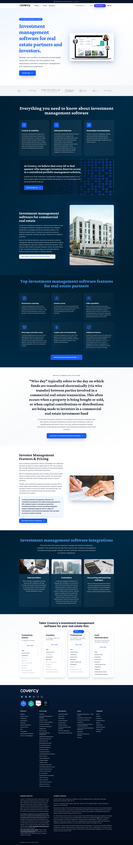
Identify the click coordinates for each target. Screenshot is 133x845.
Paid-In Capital (43, 756)
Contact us (99, 718)
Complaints (80, 722)
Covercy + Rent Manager (26, 735)
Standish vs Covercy (44, 786)
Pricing (45, 5)
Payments (23, 722)
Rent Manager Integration (26, 733)
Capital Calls (42, 728)
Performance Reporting (45, 726)
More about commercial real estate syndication (36, 256)
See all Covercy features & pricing (65, 357)
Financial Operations (25, 725)
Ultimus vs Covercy (44, 784)
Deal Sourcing (42, 730)
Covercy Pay (99, 729)
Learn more (76, 1)
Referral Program (100, 727)
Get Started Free (32, 188)
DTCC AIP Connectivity (45, 771)
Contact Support (100, 720)
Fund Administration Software (47, 754)
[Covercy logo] (29, 691)
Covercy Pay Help (63, 720)
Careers (98, 716)
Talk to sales (30, 645)
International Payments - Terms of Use (85, 714)
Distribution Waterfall (45, 747)
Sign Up (98, 722)
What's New (61, 718)
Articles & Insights (63, 714)
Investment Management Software (45, 717)
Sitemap (79, 737)
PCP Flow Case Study (63, 730)
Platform (22, 714)
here (98, 817)
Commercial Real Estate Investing (64, 727)
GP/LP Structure (43, 741)
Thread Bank (23, 731)
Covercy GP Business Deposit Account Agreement (85, 725)
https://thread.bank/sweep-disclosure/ (39, 826)
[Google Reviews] (41, 696)
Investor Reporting (44, 724)
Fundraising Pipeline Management (44, 733)
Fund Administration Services (47, 767)
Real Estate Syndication (45, 743)
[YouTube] (33, 696)
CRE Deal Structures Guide (65, 733)
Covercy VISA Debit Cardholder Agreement (85, 728)
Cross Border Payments (45, 764)
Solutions (41, 714)
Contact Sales (62, 722)
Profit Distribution (44, 749)
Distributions (23, 720)
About (97, 714)
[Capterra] (37, 696)
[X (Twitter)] (29, 696)
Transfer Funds (43, 762)
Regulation (80, 731)
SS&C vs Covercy (43, 777)
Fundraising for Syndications (46, 775)
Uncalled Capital (43, 760)
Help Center (61, 716)
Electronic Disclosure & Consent (83, 734)
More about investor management (32, 521)
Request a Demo (62, 725)
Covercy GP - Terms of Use (84, 718)
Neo (21, 729)
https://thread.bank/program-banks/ (29, 830)
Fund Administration (44, 751)
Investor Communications (46, 722)
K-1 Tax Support (43, 773)
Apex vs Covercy (43, 780)
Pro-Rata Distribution (44, 745)
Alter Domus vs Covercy (45, 782)
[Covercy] (25, 6)
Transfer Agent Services (45, 769)
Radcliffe (98, 731)
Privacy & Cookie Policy (83, 720)
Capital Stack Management (46, 736)
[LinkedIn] (21, 696)
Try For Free (26, 73)
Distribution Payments (45, 739)
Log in (91, 5)
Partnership (99, 725)
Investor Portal (24, 716)
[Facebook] (25, 696)
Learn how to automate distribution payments (65, 436)
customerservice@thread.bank (28, 831)
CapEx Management (44, 758)
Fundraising (23, 718)
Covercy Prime (24, 727)
